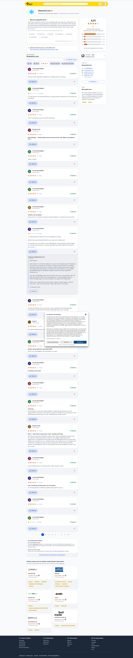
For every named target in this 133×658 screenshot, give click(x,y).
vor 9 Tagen (39, 304)
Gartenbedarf (44, 581)
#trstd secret (22, 645)
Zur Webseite (92, 81)
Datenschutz (29, 655)
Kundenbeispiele (95, 645)
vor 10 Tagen (39, 326)
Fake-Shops (46, 640)
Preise (92, 644)
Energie (90, 102)
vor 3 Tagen (39, 134)
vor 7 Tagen (39, 211)
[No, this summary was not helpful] (75, 41)
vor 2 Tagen (39, 114)
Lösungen (93, 642)
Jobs (68, 645)
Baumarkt (84, 102)
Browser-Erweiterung (24, 647)
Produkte (93, 640)
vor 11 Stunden (40, 73)
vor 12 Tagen (39, 387)
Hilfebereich (46, 642)
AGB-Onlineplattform (53, 655)
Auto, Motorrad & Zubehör (60, 581)
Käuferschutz (22, 642)
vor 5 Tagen (39, 175)
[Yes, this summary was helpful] (73, 41)
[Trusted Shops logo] (30, 4)
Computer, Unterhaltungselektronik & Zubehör (38, 608)
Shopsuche (45, 644)
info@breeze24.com (89, 72)
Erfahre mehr (61, 563)
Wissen (93, 647)
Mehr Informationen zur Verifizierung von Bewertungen (52, 554)
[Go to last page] (68, 534)
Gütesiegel (21, 640)
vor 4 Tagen (39, 155)
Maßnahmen (36, 544)
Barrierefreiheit (43, 655)
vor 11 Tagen (39, 346)
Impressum (22, 655)
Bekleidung (37, 581)
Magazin (69, 640)
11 (61, 534)
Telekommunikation (33, 610)
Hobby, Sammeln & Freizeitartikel (62, 586)
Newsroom (69, 644)
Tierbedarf (31, 586)
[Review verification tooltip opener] (52, 11)
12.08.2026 (39, 522)
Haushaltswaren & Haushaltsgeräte (36, 583)
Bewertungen (22, 644)
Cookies (36, 655)
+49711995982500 (88, 68)
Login (92, 649)
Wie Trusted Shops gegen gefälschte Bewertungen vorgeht (44, 49)
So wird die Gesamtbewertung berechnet (93, 48)
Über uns (69, 642)
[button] (100, 3)
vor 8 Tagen (39, 233)
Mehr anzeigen (87, 77)
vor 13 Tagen (39, 405)
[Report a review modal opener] (74, 82)
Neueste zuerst (72, 59)
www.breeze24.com (88, 70)
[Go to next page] (65, 534)
